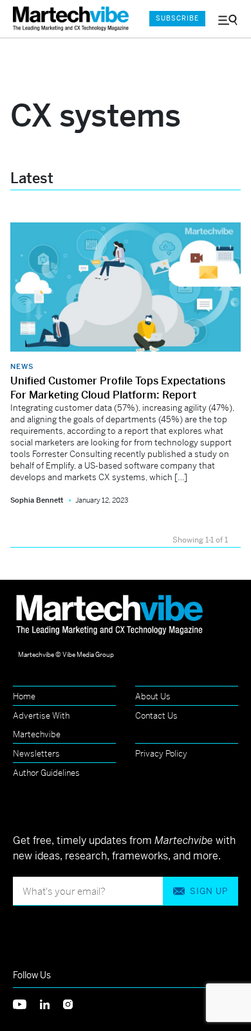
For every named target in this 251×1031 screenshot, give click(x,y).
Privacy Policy (161, 753)
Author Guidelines (46, 772)
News (21, 366)
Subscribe (177, 18)
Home (24, 696)
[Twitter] (26, 1003)
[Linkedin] (51, 1003)
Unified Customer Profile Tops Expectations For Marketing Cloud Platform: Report (117, 388)
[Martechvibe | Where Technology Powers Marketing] (74, 19)
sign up (209, 891)
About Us (153, 696)
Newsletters (36, 753)
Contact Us (156, 715)
